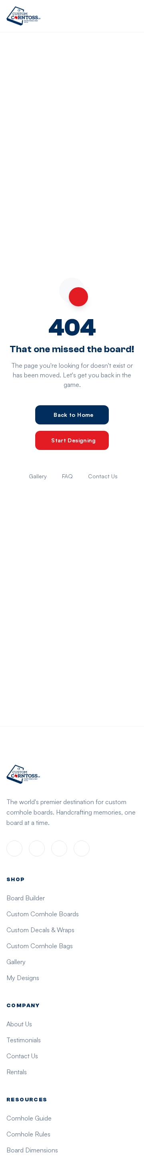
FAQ (67, 476)
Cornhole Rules (28, 1134)
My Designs (22, 978)
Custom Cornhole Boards (42, 914)
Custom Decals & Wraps (40, 930)
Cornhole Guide (29, 1118)
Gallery (38, 476)
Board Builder (25, 898)
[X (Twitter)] (59, 848)
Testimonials (23, 1040)
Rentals (16, 1072)
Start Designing (73, 440)
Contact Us (103, 476)
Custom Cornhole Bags (39, 946)
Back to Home (73, 414)
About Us (19, 1024)
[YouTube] (82, 848)
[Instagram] (37, 848)
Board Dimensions (32, 1150)
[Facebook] (14, 848)
